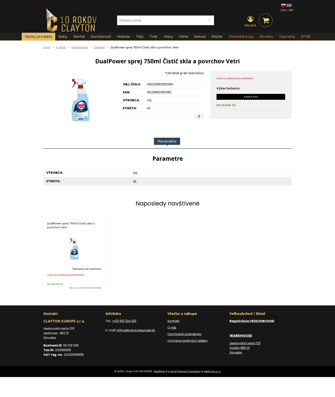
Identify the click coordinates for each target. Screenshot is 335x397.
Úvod (46, 47)
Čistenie (99, 47)
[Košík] (266, 20)
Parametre (167, 141)
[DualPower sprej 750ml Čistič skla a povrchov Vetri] (80, 100)
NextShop (159, 371)
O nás (172, 327)
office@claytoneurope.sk (136, 330)
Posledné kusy (241, 36)
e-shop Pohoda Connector (184, 371)
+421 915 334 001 (124, 321)
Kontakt (174, 321)
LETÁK (305, 36)
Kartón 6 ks (251, 97)
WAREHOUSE (241, 335)
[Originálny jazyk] (283, 5)
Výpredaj (287, 36)
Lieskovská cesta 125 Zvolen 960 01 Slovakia (245, 348)
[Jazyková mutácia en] (289, 5)
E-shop (61, 47)
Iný (135, 172)
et (134, 181)
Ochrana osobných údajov (188, 341)
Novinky (266, 36)
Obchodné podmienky (185, 334)
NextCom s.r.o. (212, 371)
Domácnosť (80, 47)
